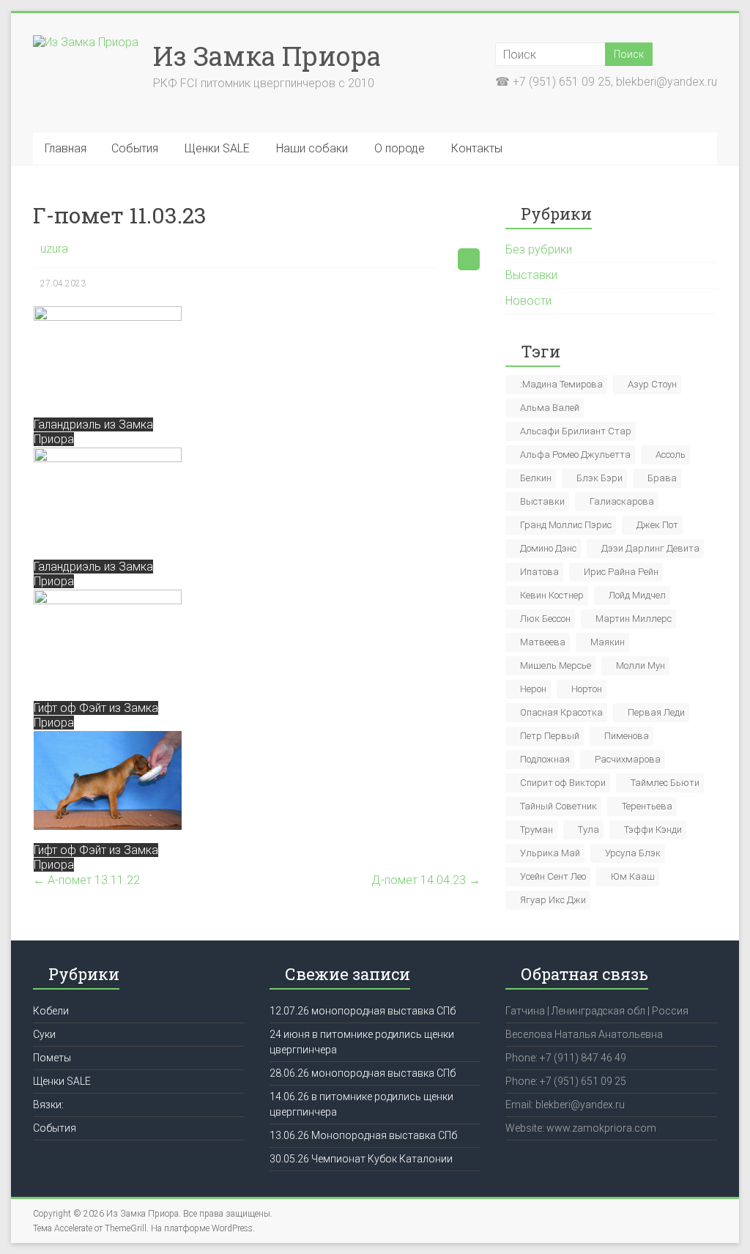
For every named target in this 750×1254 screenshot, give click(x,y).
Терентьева (647, 806)
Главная (65, 148)
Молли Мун (640, 665)
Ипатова (539, 571)
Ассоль (671, 454)
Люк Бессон (545, 618)
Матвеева (542, 642)
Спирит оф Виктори (563, 782)
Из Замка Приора (267, 55)
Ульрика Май (550, 852)
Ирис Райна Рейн (621, 571)
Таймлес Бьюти (665, 782)
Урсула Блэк (633, 852)
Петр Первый (549, 735)
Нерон (533, 688)
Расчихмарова (628, 759)
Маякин (607, 642)
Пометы (52, 1058)
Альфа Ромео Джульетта (575, 454)
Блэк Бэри (599, 477)
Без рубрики (538, 249)
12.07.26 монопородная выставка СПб (363, 1011)
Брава (662, 477)
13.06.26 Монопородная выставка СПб (363, 1135)
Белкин (536, 477)
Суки (44, 1034)
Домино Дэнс (548, 548)
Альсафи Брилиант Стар (575, 431)
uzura (54, 249)
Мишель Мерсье (555, 665)
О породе (399, 148)
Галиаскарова (622, 501)
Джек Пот (657, 524)
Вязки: (48, 1104)
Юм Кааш (633, 876)
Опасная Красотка (561, 712)
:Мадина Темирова (561, 384)
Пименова (626, 735)
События (134, 148)
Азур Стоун (652, 384)
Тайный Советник (558, 806)
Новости (528, 301)
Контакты (476, 148)
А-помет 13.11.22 (86, 880)
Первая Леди (656, 712)
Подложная (545, 759)
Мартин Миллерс (633, 618)
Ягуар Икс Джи (553, 899)
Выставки (531, 275)
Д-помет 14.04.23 (425, 880)
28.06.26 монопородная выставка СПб (363, 1073)
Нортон (586, 688)
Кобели (51, 1011)
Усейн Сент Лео (553, 876)
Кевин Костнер (552, 595)
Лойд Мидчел (637, 595)
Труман (536, 829)
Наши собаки (312, 148)
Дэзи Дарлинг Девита (650, 548)
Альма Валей (549, 407)
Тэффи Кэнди (653, 829)
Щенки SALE (217, 148)
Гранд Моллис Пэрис (566, 524)
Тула (588, 829)
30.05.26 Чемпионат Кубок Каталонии (361, 1159)
